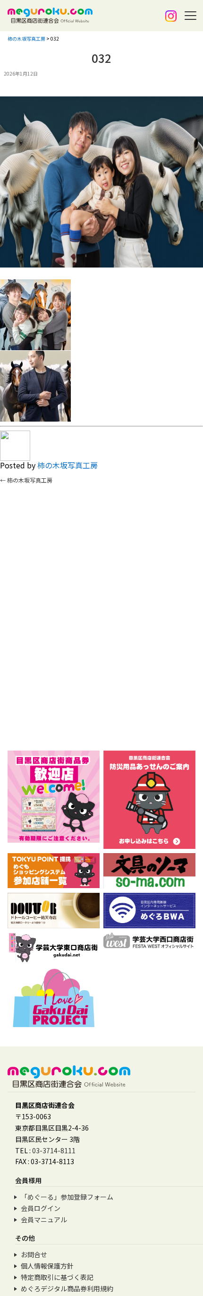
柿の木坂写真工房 (67, 465)
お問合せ (34, 1254)
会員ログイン (40, 1208)
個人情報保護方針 (47, 1265)
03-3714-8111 (54, 1150)
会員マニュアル (44, 1219)
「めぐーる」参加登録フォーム (67, 1196)
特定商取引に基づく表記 (57, 1277)
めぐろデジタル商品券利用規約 (67, 1288)
